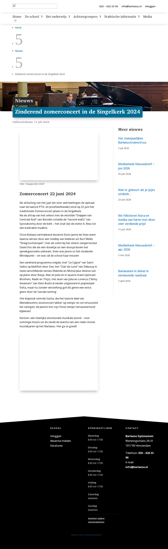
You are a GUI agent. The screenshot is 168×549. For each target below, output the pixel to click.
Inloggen (150, 6)
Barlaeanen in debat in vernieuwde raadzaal (133, 273)
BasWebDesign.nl (93, 534)
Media (147, 16)
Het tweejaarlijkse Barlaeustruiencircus (132, 140)
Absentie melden (60, 441)
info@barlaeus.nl (132, 6)
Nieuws (19, 50)
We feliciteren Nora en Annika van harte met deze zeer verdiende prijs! (136, 220)
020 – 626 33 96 (108, 6)
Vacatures (56, 445)
